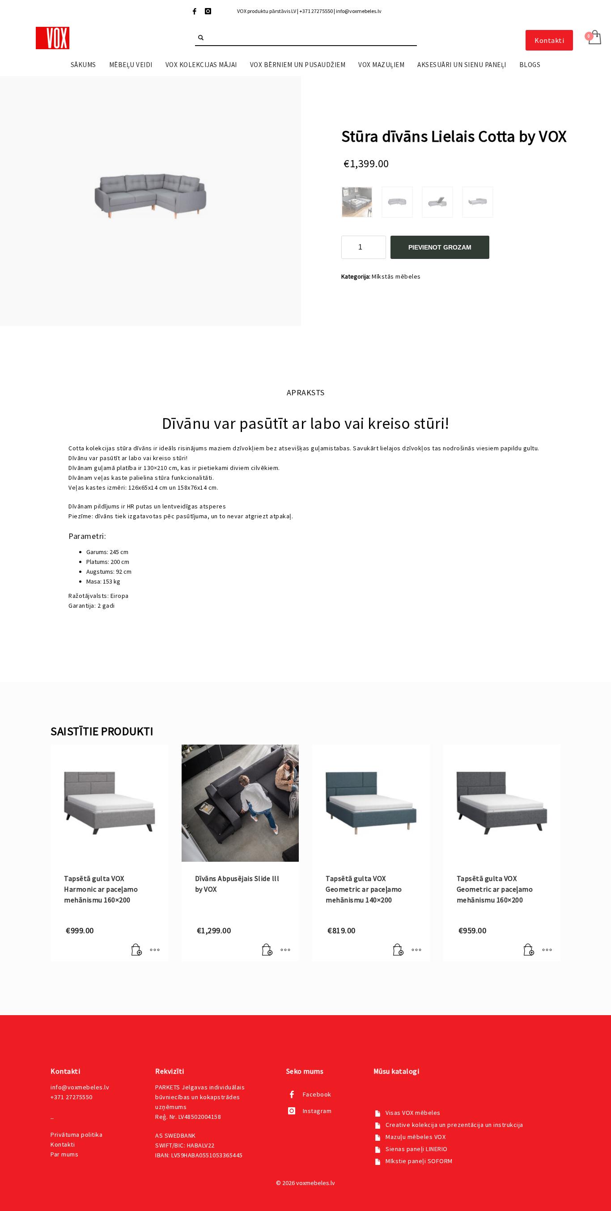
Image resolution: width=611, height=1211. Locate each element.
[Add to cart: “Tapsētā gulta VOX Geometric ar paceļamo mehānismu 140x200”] (398, 950)
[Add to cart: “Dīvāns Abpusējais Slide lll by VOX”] (267, 950)
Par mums (64, 1154)
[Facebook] (194, 11)
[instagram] (208, 11)
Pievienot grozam (439, 247)
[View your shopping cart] (594, 38)
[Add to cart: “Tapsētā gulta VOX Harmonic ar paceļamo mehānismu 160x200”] (137, 950)
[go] (200, 37)
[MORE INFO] (155, 950)
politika (76, 1135)
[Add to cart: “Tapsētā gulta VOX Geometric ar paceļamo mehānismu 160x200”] (529, 950)
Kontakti (63, 1144)
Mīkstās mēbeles (396, 276)
